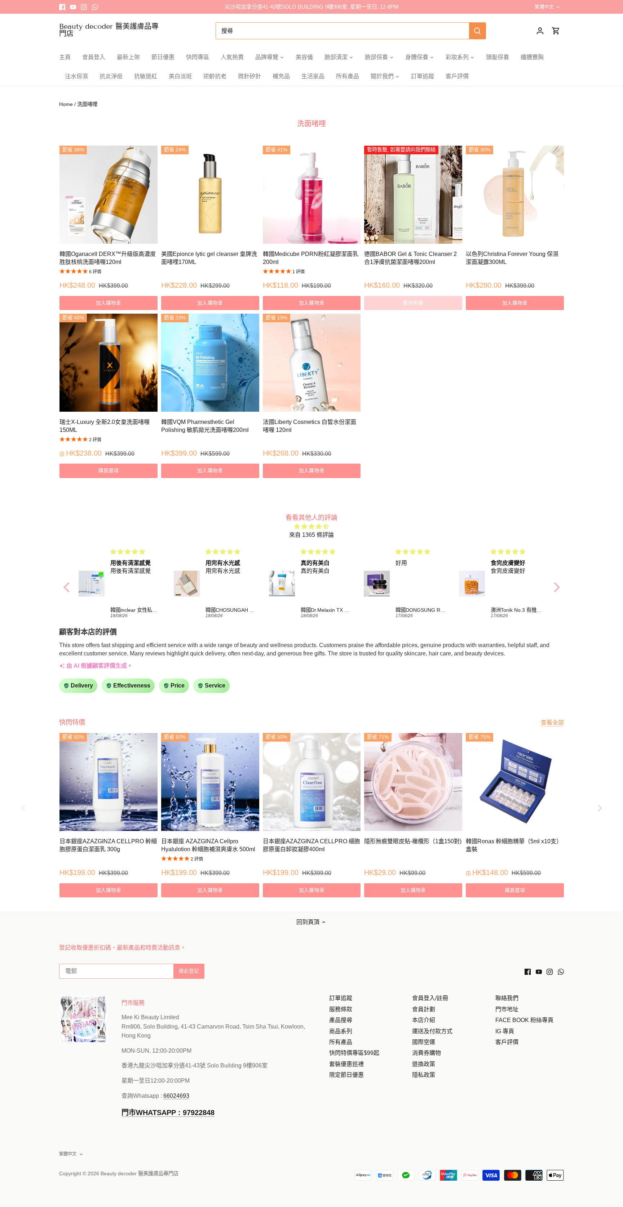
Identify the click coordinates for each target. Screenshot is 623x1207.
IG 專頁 (504, 1031)
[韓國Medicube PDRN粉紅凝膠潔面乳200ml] (312, 195)
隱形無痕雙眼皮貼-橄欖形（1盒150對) (412, 841)
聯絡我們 (506, 998)
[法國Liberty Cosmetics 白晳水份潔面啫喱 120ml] (312, 363)
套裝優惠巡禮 (346, 1064)
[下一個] (599, 808)
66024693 (176, 1096)
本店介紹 (423, 1020)
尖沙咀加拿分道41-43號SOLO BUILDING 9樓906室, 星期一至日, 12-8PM (312, 7)
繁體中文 (544, 6)
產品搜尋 (340, 1020)
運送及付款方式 (432, 1031)
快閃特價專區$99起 (354, 1053)
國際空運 (423, 1042)
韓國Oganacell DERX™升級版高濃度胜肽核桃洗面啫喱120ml (107, 258)
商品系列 (340, 1031)
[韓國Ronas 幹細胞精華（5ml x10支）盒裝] (515, 782)
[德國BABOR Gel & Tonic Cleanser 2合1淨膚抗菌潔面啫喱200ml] (413, 195)
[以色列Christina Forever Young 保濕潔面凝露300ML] (515, 195)
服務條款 (340, 1009)
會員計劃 (423, 1009)
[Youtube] (73, 7)
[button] (68, 587)
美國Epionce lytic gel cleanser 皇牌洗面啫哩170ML (209, 258)
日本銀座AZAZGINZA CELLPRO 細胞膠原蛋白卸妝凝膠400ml (311, 845)
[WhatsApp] (95, 7)
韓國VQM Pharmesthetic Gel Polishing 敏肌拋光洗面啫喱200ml (205, 426)
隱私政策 (423, 1075)
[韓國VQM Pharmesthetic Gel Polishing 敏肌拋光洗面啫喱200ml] (210, 363)
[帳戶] (540, 31)
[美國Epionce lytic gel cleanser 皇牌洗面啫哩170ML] (210, 195)
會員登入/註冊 (430, 998)
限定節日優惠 (346, 1075)
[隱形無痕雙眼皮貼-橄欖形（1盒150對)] (413, 782)
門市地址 (506, 1009)
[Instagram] (84, 7)
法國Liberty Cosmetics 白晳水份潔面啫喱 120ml (309, 426)
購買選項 (108, 470)
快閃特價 (72, 722)
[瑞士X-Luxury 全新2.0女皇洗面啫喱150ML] (108, 363)
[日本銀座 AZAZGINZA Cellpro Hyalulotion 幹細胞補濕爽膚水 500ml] (210, 782)
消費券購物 (426, 1053)
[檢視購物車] (556, 31)
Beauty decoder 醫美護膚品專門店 (109, 30)
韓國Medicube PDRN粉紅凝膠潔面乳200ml (310, 258)
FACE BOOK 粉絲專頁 (524, 1020)
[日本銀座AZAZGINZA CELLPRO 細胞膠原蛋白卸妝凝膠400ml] (312, 782)
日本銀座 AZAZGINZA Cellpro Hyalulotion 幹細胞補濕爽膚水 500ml (208, 845)
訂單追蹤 (340, 998)
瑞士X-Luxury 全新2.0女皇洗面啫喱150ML (104, 426)
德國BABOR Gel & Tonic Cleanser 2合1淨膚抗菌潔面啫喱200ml (410, 258)
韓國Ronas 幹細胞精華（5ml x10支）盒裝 (514, 845)
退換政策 (423, 1064)
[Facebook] (62, 7)
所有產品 (340, 1042)
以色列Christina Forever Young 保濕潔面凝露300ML (512, 258)
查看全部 (552, 723)
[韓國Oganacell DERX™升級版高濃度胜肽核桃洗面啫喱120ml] (108, 195)
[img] (311, 526)
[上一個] (23, 808)
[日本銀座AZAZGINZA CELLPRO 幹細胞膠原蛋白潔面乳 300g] (108, 782)
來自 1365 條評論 (311, 535)
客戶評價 (506, 1042)
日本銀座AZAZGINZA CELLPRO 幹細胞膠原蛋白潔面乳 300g (108, 845)
